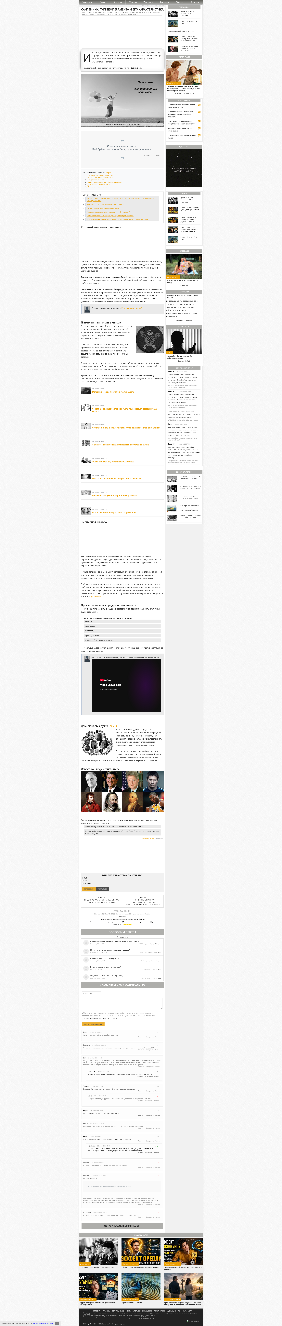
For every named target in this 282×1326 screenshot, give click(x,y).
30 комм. (158, 961)
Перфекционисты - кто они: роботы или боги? (190, 516)
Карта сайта (187, 1311)
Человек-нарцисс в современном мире (190, 497)
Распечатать (122, 917)
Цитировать (150, 1037)
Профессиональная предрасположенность (103, 182)
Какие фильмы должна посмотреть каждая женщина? (189, 48)
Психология (145, 6)
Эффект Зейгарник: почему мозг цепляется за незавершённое (189, 39)
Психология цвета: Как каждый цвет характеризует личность (110, 216)
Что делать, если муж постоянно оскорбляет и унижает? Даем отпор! (181, 122)
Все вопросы (122, 937)
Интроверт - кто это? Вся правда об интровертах (105, 204)
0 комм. (158, 969)
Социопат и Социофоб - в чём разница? (107, 975)
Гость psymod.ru (173, 411)
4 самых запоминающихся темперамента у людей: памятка (120, 444)
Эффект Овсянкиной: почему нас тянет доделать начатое (188, 219)
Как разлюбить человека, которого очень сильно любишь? (182, 439)
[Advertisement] (122, 32)
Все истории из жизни (184, 93)
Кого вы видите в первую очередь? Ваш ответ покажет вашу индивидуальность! (117, 219)
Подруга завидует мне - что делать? (105, 967)
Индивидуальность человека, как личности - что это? (101, 899)
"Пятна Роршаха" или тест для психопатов (103, 208)
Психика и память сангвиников (99, 177)
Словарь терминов (184, 320)
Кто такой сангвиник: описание (99, 175)
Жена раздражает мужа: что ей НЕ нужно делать (181, 129)
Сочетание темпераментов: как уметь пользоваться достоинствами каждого (124, 410)
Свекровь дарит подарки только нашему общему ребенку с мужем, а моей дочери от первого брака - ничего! (183, 88)
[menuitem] (87, 2)
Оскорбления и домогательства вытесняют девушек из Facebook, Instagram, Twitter (183, 462)
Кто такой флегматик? (131, 308)
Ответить (141, 1037)
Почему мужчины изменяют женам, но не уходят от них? (114, 941)
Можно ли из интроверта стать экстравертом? (114, 512)
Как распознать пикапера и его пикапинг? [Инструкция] (108, 212)
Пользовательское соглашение (139, 1311)
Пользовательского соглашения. (103, 1018)
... (177, 316)
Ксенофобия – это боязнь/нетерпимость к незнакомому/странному (190, 508)
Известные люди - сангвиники (98, 187)
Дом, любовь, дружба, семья (97, 184)
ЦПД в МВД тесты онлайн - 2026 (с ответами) (187, 13)
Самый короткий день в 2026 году (181, 31)
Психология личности (158, 6)
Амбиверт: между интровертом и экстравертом (114, 495)
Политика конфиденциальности (167, 1311)
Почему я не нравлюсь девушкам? (105, 958)
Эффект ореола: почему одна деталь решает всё (190, 208)
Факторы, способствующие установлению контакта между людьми (182, 386)
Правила (106, 1311)
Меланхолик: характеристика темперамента (113, 392)
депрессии (96, 596)
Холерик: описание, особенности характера (113, 461)
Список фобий (184, 361)
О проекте (96, 1311)
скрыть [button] (109, 172)
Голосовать (88, 889)
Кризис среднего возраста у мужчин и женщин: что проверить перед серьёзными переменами (182, 1304)
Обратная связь (118, 1311)
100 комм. (158, 952)
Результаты (102, 889)
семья (113, 726)
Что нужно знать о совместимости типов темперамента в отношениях (126, 427)
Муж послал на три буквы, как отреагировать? (110, 950)
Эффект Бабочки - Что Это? (132, 1303)
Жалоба (157, 1037)
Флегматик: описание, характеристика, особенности (117, 478)
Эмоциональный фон (95, 180)
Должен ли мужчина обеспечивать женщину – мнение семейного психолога (181, 114)
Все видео (184, 285)
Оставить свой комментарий (122, 1225)
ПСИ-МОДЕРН (87, 1324)
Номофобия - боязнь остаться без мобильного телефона (179, 357)
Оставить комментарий (93, 1024)
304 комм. (158, 944)
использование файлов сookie (43, 1323)
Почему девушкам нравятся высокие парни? (182, 136)
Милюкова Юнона (148, 838)
